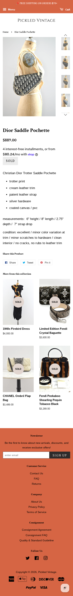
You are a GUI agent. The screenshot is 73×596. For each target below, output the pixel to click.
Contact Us (36, 473)
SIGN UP (60, 455)
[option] (63, 43)
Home (6, 32)
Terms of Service (36, 512)
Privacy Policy (36, 506)
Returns (36, 483)
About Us (36, 501)
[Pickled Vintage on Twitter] (28, 558)
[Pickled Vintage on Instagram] (45, 558)
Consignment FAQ (36, 535)
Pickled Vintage (47, 572)
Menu (11, 9)
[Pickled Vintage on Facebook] (36, 558)
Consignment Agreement (36, 529)
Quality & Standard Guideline (36, 540)
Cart (67, 9)
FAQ (36, 478)
